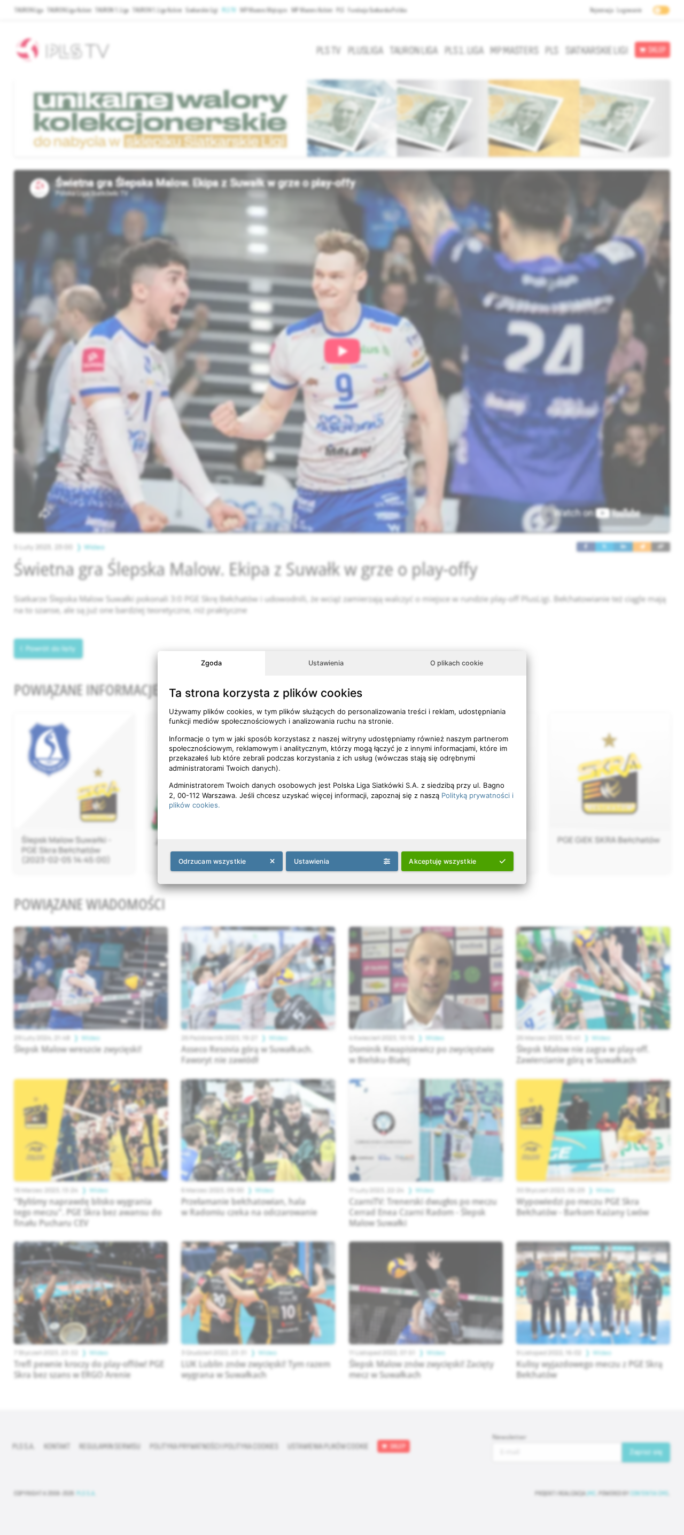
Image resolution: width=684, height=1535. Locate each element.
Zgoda (211, 663)
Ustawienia (326, 663)
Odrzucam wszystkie (212, 861)
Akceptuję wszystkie (442, 861)
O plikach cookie (456, 663)
